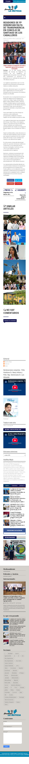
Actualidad (10, 653)
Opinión (6, 687)
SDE (5, 694)
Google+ (11, 183)
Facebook (11, 180)
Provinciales (7, 692)
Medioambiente (15, 677)
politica (6, 690)
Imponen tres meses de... (8, 193)
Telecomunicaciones (9, 699)
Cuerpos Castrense (9, 663)
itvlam (6, 366)
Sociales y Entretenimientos (10, 697)
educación (7, 673)
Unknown (7, 364)
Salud (21, 692)
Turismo (18, 702)
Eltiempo (6, 675)
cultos (17, 665)
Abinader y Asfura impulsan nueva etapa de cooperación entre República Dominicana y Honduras (17, 524)
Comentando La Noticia (16, 753)
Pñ (11, 687)
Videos (6, 704)
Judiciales (7, 677)
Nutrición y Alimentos (15, 685)
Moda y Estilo (7, 682)
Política (12, 690)
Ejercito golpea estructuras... (21, 197)
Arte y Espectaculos (9, 658)
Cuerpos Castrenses (9, 665)
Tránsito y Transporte (9, 702)
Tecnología (21, 697)
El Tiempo (21, 673)
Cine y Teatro (18, 660)
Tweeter (19, 180)
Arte (23, 655)
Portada (18, 690)
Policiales (22, 687)
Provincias (14, 692)
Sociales (11, 694)
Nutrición (6, 685)
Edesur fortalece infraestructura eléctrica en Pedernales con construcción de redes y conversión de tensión (17, 500)
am (14, 655)
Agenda (17, 653)
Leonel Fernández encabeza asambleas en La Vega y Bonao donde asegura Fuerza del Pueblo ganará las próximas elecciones (13, 516)
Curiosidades (13, 668)
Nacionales (15, 682)
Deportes (21, 668)
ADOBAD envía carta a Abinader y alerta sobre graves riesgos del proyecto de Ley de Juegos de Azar (17, 508)
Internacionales (14, 675)
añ (18, 655)
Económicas (7, 670)
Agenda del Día (8, 655)
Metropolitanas (8, 680)
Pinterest (19, 183)
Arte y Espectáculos (9, 660)
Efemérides (14, 673)
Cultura (6, 668)
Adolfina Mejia (8, 362)
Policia (15, 687)
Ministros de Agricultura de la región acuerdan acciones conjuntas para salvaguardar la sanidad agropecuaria (14, 599)
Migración (16, 680)
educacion (15, 670)
